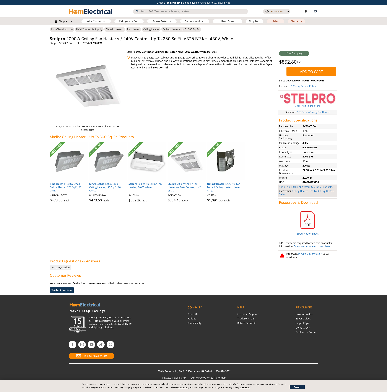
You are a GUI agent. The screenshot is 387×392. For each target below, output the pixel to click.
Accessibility (194, 323)
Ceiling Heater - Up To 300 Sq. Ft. (181, 29)
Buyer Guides (303, 318)
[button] (277, 11)
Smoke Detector (162, 21)
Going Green (303, 327)
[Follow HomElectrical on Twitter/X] (110, 344)
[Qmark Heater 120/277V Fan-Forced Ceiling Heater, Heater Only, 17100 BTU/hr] (226, 161)
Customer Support (248, 314)
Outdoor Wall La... (195, 21)
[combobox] (190, 11)
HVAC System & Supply (89, 29)
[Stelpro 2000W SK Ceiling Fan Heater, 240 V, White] (147, 161)
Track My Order (246, 318)
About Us (192, 314)
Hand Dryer (227, 21)
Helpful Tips (302, 323)
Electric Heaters (115, 29)
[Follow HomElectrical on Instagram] (82, 344)
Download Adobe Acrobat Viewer (313, 246)
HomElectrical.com (62, 29)
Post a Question (61, 267)
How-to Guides (304, 314)
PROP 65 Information (310, 253)
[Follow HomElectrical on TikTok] (101, 344)
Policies (191, 318)
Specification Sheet (308, 233)
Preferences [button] (245, 387)
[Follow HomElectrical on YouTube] (91, 344)
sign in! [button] (226, 2)
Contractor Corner (306, 332)
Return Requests (246, 323)
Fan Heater (133, 29)
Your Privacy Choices (201, 377)
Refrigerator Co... (129, 21)
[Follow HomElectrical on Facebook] (72, 344)
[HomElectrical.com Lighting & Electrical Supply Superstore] (85, 305)
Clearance (296, 21)
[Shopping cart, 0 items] (315, 11)
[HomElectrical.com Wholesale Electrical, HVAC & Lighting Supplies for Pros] (91, 11)
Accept (297, 387)
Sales (275, 21)
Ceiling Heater (151, 29)
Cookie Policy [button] (183, 387)
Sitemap (221, 377)
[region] (163, 171)
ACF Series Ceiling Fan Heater (313, 112)
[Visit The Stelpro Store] (307, 98)
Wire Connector (96, 21)
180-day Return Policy (303, 86)
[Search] (137, 11)
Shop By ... (254, 21)
